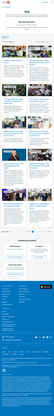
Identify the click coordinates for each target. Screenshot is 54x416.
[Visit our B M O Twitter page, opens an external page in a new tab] (40, 337)
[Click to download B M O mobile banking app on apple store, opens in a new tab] (46, 286)
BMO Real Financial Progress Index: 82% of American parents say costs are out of (13, 134)
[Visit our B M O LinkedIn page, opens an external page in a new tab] (47, 337)
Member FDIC (14, 367)
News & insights (7, 7)
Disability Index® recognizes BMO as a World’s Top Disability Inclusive (39, 206)
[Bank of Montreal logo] (6, 2)
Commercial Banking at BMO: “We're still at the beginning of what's (13, 166)
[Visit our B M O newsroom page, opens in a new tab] (51, 337)
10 (46, 232)
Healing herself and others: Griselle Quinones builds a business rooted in (39, 63)
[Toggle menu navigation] (51, 2)
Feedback (21, 354)
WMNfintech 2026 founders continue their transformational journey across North (39, 166)
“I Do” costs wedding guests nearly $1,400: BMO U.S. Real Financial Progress (13, 101)
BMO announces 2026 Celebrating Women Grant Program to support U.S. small (39, 134)
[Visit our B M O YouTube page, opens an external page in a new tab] (36, 337)
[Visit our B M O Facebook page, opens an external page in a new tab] (44, 337)
